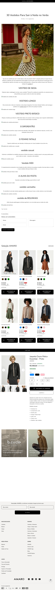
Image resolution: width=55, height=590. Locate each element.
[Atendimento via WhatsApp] (50, 579)
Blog (29, 551)
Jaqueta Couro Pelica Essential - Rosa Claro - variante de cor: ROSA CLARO (19, 344)
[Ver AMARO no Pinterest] (36, 579)
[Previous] (3, 370)
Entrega (3, 566)
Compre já (41, 392)
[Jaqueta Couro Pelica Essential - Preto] (3, 389)
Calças (2, 529)
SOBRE (29, 541)
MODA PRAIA (4, 541)
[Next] (23, 370)
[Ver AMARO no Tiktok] (32, 579)
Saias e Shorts (31, 533)
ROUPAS (30, 521)
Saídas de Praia (4, 549)
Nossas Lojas (30, 546)
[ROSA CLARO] (26, 279)
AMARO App (30, 549)
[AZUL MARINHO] (20, 279)
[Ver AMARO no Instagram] (28, 579)
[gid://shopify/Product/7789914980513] (42, 374)
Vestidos (3, 524)
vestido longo (23, 106)
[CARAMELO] (3, 279)
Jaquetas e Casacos (32, 538)
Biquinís (3, 544)
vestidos (30, 84)
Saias (2, 531)
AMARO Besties (31, 553)
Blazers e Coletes (31, 535)
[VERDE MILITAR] (8, 279)
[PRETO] (6, 279)
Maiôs (2, 546)
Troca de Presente (5, 564)
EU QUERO (27, 512)
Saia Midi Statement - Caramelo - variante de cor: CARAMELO (37, 296)
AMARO (32, 361)
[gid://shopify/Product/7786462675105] (37, 374)
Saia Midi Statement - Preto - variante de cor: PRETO (1, 296)
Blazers (3, 526)
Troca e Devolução (5, 562)
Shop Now (51, 245)
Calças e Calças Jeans (32, 526)
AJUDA (3, 559)
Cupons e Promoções (6, 569)
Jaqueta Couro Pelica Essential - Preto (38, 357)
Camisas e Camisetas (32, 531)
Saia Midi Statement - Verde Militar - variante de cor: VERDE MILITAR (1, 344)
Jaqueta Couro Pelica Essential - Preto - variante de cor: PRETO (19, 296)
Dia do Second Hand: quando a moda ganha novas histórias (13, 452)
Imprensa (30, 555)
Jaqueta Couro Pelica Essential (25, 276)
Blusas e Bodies (31, 529)
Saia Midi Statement (5, 276)
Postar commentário (8, 229)
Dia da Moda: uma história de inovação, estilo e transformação (40, 452)
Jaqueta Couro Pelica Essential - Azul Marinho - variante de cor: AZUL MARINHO (37, 344)
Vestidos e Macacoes (32, 524)
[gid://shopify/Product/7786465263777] (32, 374)
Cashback (3, 573)
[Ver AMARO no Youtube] (39, 579)
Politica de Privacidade (6, 571)
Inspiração (5, 209)
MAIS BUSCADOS (5, 521)
